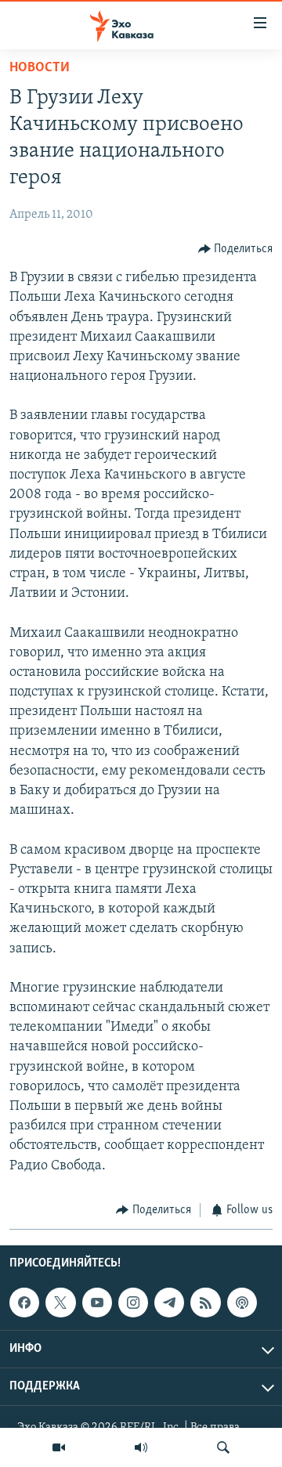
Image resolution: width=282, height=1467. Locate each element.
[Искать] (223, 1447)
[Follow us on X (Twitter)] (60, 1302)
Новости (39, 68)
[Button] (235, 249)
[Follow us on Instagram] (133, 1302)
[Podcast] (242, 1302)
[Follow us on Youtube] (97, 1302)
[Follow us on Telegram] (169, 1302)
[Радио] (141, 1447)
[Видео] (58, 1447)
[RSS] (205, 1302)
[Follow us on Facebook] (24, 1302)
